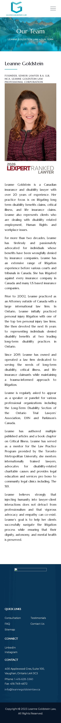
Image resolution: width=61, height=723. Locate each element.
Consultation (13, 618)
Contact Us (37, 623)
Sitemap (10, 629)
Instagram (11, 652)
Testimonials (38, 618)
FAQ (7, 623)
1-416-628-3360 (23, 679)
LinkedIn (10, 647)
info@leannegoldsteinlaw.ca (22, 689)
